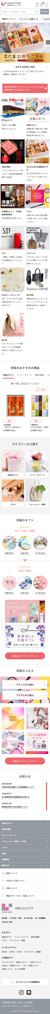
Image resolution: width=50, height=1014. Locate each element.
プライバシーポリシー (11, 1006)
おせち (19, 951)
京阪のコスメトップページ (25, 761)
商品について (21, 962)
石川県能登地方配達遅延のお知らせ (16, 797)
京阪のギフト (7, 937)
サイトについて (8, 962)
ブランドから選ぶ (25, 684)
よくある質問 (20, 969)
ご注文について (35, 962)
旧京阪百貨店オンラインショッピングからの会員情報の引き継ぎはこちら (24, 88)
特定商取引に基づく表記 (12, 1002)
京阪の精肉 (6, 829)
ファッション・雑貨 (17, 940)
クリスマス (28, 951)
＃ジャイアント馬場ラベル (28, 19)
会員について (7, 969)
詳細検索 (44, 11)
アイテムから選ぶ (25, 695)
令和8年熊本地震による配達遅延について (18, 787)
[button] (2, 42)
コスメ (4, 940)
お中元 (12, 951)
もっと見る (41, 389)
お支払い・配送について (11, 965)
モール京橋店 (40, 918)
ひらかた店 (28, 918)
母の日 (4, 951)
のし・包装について (31, 965)
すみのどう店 (7, 922)
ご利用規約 (28, 1002)
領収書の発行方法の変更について (15, 807)
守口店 (4, 918)
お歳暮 (38, 951)
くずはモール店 (15, 918)
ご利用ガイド (7, 957)
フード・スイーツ (21, 937)
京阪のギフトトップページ (25, 655)
